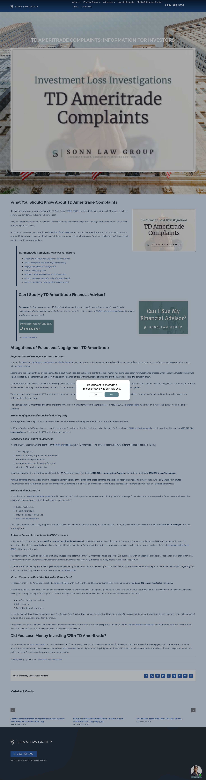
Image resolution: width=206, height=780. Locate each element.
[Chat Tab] (103, 390)
